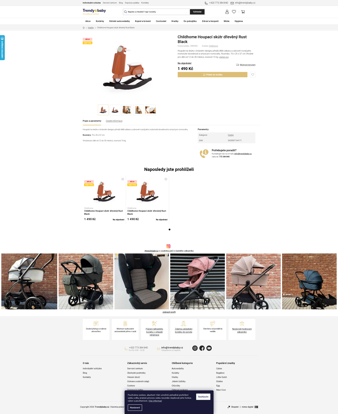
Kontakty (145, 3)
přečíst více (224, 57)
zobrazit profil (169, 312)
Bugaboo (220, 373)
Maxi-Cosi (221, 390)
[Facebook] (202, 348)
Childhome (213, 46)
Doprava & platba (135, 390)
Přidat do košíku (214, 74)
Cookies (131, 385)
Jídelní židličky (179, 381)
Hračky (231, 135)
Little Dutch (221, 377)
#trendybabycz (151, 251)
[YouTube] (209, 348)
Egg (218, 385)
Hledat (197, 11)
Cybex (219, 368)
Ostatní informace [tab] (114, 121)
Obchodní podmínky (136, 373)
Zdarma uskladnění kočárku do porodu (183, 330)
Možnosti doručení (247, 65)
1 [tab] (169, 229)
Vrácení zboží (133, 377)
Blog (121, 3)
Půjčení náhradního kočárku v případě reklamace (154, 332)
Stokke (219, 381)
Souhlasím (203, 396)
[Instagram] (195, 348)
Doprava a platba (132, 3)
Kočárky (175, 373)
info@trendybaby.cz (245, 2)
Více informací (155, 400)
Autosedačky (178, 368)
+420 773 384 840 (218, 2)
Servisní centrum (110, 3)
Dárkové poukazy (180, 390)
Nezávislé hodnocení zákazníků (242, 330)
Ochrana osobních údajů (138, 381)
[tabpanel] (104, 200)
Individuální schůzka (92, 3)
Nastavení (135, 407)
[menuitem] (88, 21)
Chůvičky (176, 385)
